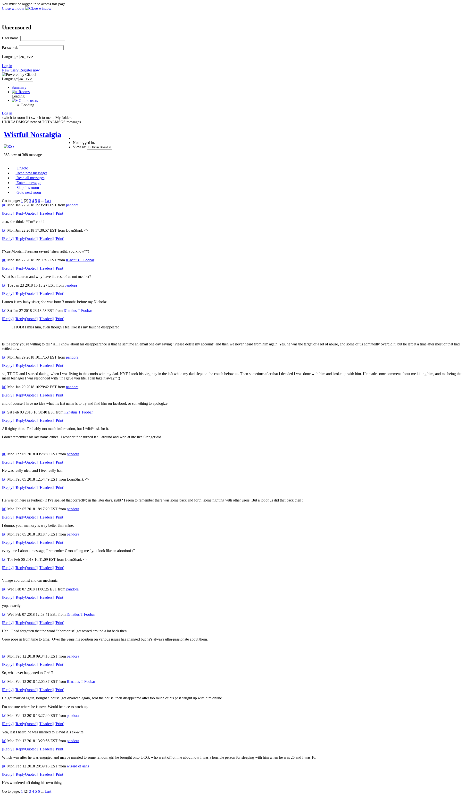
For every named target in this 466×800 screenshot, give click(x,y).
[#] (4, 205)
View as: (79, 147)
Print (59, 213)
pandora (72, 205)
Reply (8, 213)
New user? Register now (21, 70)
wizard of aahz (78, 766)
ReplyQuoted (26, 213)
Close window (13, 8)
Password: (10, 47)
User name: (10, 38)
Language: (10, 57)
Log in (7, 66)
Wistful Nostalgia (32, 134)
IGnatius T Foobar (80, 260)
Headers (46, 213)
